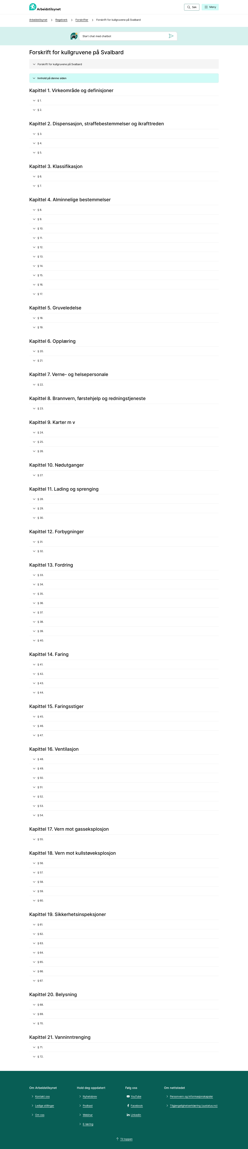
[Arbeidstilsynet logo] (45, 7)
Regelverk (61, 19)
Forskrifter (81, 19)
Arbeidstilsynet (38, 19)
